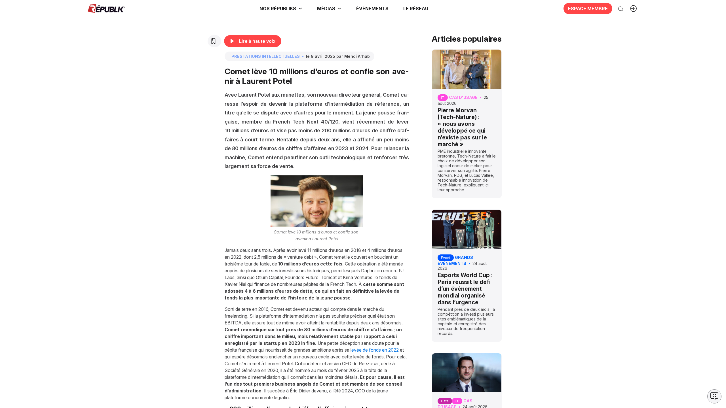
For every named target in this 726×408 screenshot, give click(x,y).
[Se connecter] (633, 8)
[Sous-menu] (300, 8)
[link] (281, 8)
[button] (372, 8)
